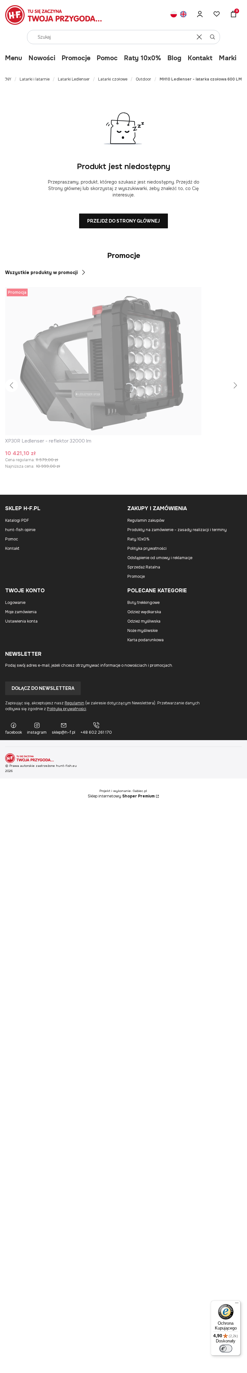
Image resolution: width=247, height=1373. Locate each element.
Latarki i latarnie (35, 79)
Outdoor (143, 79)
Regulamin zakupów (145, 520)
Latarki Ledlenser (74, 79)
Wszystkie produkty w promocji (41, 272)
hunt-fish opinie (20, 529)
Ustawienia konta (21, 621)
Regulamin (74, 703)
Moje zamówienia (21, 612)
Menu (13, 58)
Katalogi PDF (17, 520)
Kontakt (200, 58)
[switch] (225, 1348)
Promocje (76, 58)
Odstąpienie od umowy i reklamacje (159, 557)
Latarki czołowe (112, 79)
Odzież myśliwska (143, 621)
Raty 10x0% (142, 58)
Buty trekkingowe (143, 602)
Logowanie (15, 602)
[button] (212, 37)
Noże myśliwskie (142, 630)
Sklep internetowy (121, 796)
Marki (227, 58)
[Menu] (237, 1304)
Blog (174, 58)
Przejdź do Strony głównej (123, 221)
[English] (183, 15)
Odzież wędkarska (144, 612)
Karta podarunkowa (145, 640)
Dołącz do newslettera (43, 688)
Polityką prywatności (66, 708)
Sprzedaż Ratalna (143, 567)
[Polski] (173, 15)
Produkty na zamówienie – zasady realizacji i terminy (177, 529)
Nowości (42, 58)
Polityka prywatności (147, 548)
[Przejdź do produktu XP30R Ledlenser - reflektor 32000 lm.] (103, 361)
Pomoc (107, 58)
